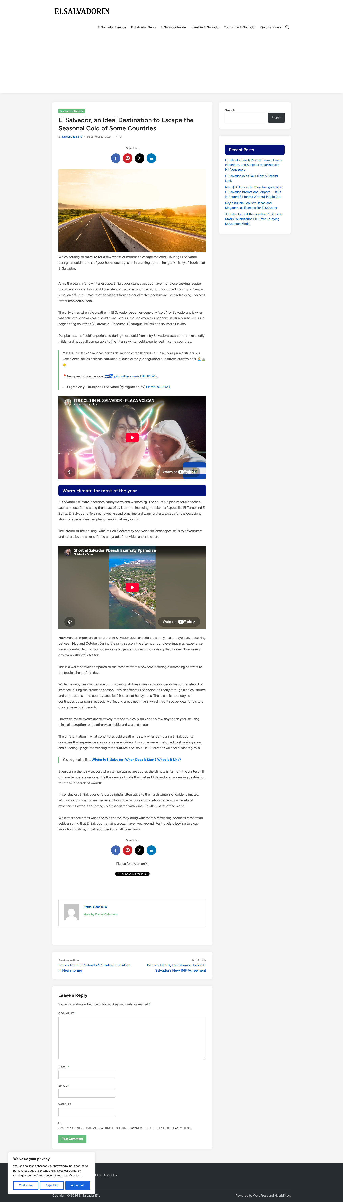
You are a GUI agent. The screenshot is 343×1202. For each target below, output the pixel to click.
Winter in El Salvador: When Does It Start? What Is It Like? (136, 760)
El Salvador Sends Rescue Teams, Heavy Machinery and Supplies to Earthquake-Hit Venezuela (253, 164)
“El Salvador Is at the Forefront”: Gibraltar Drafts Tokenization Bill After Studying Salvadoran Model (253, 219)
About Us (110, 1175)
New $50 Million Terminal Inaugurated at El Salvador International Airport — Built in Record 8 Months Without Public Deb (254, 192)
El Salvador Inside (173, 27)
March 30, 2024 (158, 387)
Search (230, 110)
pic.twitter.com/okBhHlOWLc (136, 376)
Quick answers (270, 27)
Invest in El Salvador (205, 27)
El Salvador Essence (112, 27)
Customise (26, 1185)
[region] (51, 1173)
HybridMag (282, 1195)
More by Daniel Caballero (100, 914)
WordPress (260, 1195)
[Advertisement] (171, 65)
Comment (67, 1013)
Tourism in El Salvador (240, 27)
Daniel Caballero (72, 136)
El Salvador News (143, 27)
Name (63, 1067)
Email (64, 1085)
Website (65, 1104)
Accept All (77, 1185)
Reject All (52, 1185)
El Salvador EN (89, 1195)
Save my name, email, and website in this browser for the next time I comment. (125, 1128)
